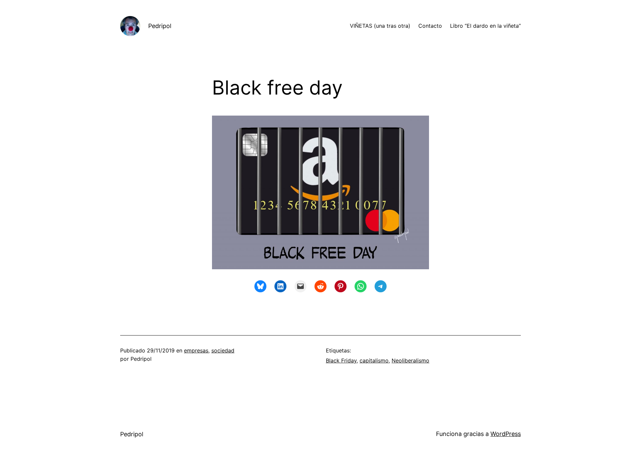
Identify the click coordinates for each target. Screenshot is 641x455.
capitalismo (374, 360)
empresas (196, 350)
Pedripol (159, 25)
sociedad (222, 350)
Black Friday (341, 360)
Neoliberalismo (410, 360)
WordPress (505, 433)
